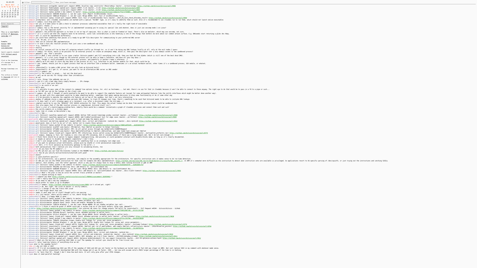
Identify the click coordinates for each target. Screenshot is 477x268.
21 (7, 15)
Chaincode (6, 77)
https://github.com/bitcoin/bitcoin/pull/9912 (182, 238)
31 (15, 17)
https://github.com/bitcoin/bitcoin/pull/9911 (158, 236)
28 (7, 17)
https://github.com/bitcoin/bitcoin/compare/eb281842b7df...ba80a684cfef (113, 165)
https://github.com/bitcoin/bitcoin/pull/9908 (158, 115)
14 (7, 13)
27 (5, 17)
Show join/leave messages (65, 2)
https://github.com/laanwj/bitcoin (109, 151)
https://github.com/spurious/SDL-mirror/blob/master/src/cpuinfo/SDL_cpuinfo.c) (149, 161)
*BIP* (9, 43)
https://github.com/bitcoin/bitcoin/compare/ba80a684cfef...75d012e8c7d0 (113, 198)
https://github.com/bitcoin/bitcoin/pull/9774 (168, 224)
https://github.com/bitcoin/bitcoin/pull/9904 (168, 18)
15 (10, 13)
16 (12, 13)
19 (2, 15)
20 (5, 15)
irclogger (4, 79)
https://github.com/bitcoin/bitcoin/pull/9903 (162, 171)
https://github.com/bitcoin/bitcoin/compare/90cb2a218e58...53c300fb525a (113, 228)
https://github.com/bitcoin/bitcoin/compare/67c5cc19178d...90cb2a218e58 (113, 218)
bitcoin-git (5, 45)
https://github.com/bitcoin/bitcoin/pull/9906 (156, 6)
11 (18, 11)
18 (18, 13)
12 (2, 13)
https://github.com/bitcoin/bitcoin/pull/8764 (192, 226)
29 (10, 17)
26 (2, 17)
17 (15, 13)
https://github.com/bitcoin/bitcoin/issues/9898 (69, 184)
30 (12, 17)
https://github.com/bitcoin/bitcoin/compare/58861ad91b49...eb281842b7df (113, 125)
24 (15, 15)
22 (10, 15)
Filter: (27, 2)
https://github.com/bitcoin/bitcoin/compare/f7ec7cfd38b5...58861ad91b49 (113, 12)
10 (15, 11)
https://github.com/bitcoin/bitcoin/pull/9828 (155, 216)
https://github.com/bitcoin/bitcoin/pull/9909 (157, 117)
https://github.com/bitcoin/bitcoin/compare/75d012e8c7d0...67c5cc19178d (113, 210)
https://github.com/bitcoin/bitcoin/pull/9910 (158, 121)
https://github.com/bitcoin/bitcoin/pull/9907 (121, 8)
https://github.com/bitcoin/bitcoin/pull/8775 (189, 133)
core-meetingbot (6, 48)
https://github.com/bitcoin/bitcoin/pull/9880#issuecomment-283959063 (81, 177)
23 (12, 15)
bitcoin (3, 43)
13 (5, 13)
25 (18, 15)
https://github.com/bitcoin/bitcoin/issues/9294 (57, 208)
